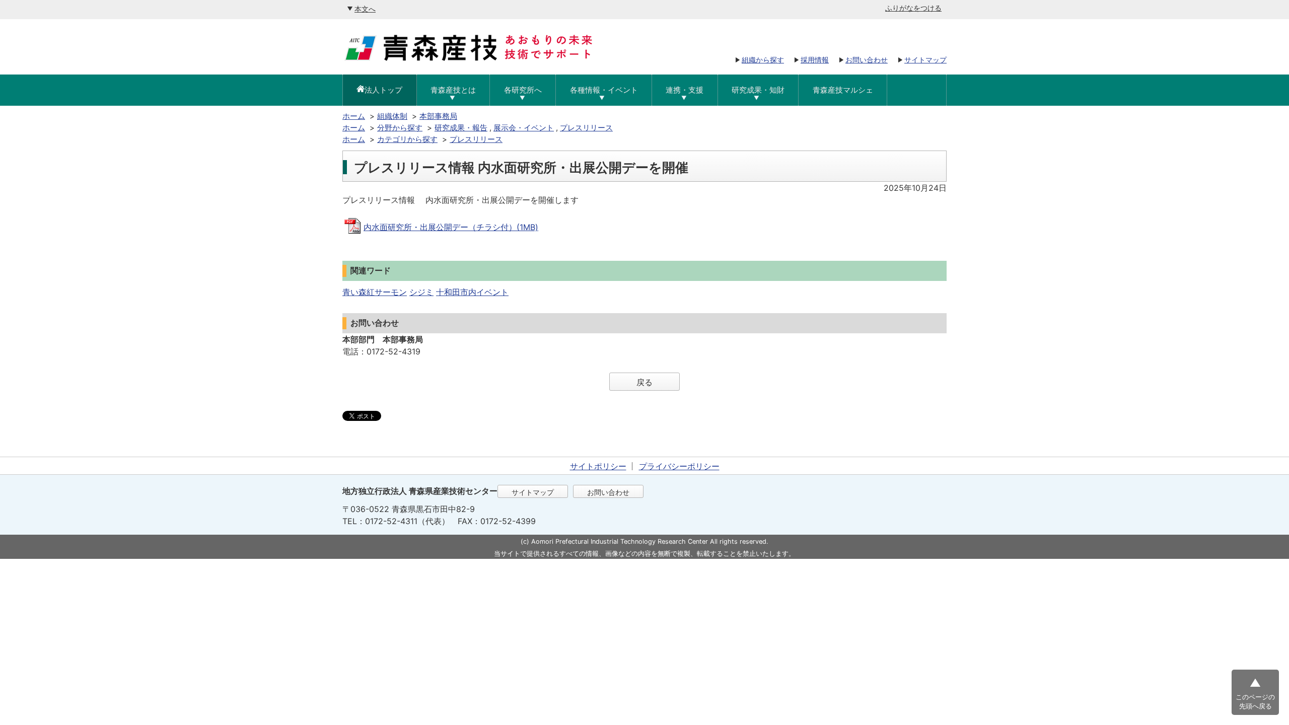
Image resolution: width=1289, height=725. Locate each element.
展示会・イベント (523, 127)
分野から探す (399, 127)
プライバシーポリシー (679, 466)
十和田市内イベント (472, 292)
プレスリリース (586, 127)
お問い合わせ (866, 59)
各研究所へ (523, 90)
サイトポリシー (598, 466)
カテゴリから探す (407, 139)
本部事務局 (438, 116)
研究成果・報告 (461, 127)
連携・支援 (684, 90)
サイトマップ (925, 59)
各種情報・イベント (604, 90)
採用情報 (815, 59)
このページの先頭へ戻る (1255, 701)
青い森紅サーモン (374, 292)
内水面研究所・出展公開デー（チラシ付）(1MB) (451, 227)
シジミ (421, 292)
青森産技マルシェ (843, 90)
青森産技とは (453, 90)
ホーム (353, 116)
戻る (644, 382)
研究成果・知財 (758, 90)
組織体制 (392, 116)
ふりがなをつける (913, 8)
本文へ (365, 9)
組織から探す (763, 59)
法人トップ (383, 90)
